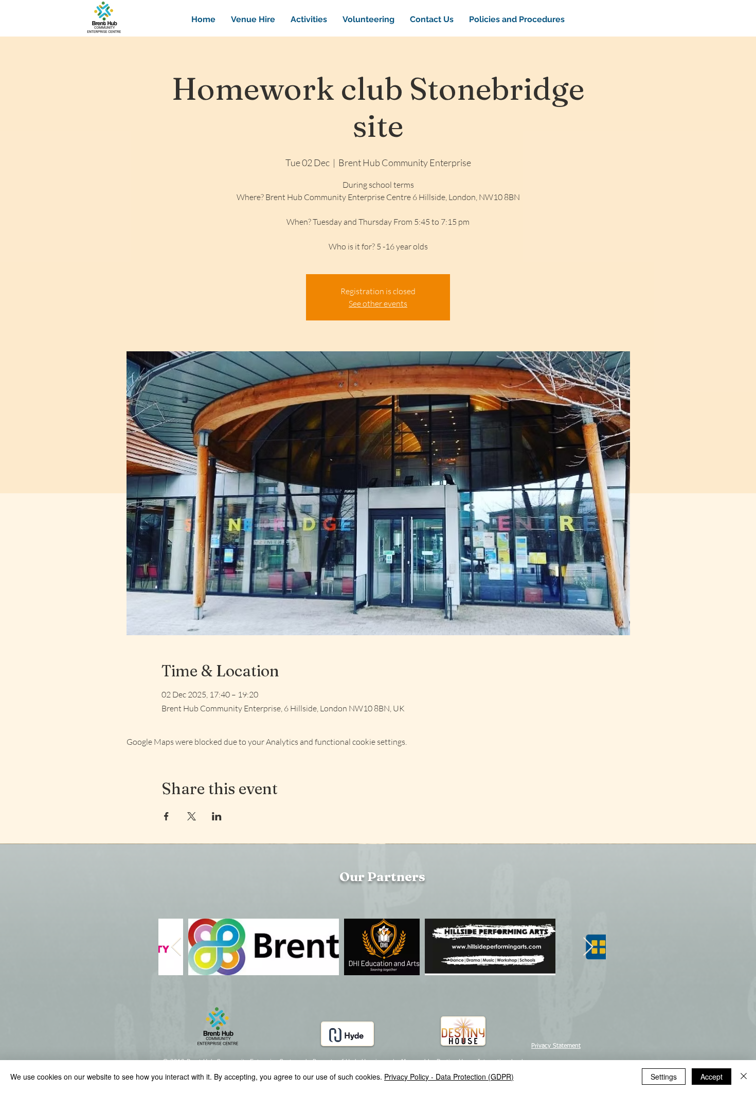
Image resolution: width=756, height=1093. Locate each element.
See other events (378, 303)
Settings (664, 1076)
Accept (711, 1076)
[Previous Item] (176, 947)
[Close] (743, 1076)
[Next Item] (588, 947)
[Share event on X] (191, 816)
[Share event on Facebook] (166, 816)
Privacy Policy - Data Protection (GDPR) (449, 1076)
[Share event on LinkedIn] (217, 816)
